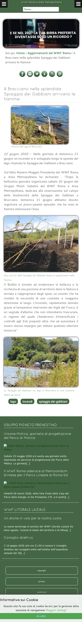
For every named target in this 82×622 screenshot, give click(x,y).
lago (13, 401)
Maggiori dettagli (56, 610)
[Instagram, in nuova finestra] (30, 76)
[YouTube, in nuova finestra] (44, 76)
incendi (27, 401)
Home (20, 53)
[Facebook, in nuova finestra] (22, 76)
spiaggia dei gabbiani (53, 401)
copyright (41, 570)
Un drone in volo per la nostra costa (32, 518)
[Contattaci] (59, 76)
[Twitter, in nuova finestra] (36, 76)
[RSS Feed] (52, 76)
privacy (42, 581)
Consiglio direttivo (18, 537)
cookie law (41, 592)
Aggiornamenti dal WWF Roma (49, 53)
